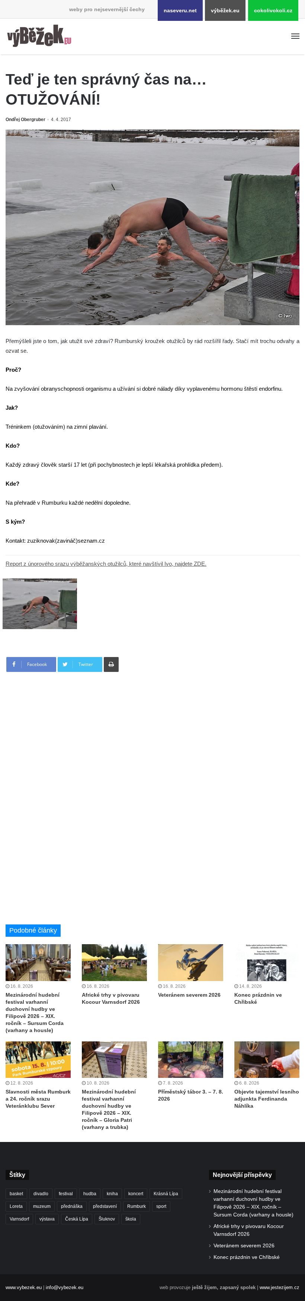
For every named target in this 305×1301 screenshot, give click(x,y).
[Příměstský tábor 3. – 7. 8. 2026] (190, 1059)
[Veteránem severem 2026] (190, 962)
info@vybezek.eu (64, 1287)
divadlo (40, 1193)
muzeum (42, 1206)
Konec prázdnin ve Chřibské (247, 1257)
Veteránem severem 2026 (189, 995)
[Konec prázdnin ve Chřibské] (266, 962)
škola (130, 1219)
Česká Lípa (76, 1219)
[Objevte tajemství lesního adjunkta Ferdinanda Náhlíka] (266, 1059)
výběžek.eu (225, 10)
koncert (135, 1193)
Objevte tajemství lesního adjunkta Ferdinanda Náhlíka (266, 1099)
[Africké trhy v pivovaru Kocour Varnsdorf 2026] (114, 962)
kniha (112, 1193)
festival (66, 1193)
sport (161, 1206)
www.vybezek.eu (24, 1287)
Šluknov (107, 1219)
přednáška (72, 1206)
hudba (89, 1193)
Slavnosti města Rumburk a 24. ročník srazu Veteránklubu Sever (38, 1099)
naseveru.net (180, 10)
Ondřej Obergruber (25, 119)
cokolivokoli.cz (273, 10)
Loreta (16, 1206)
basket (16, 1193)
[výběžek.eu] (41, 36)
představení (105, 1206)
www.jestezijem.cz (279, 1287)
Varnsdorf (19, 1219)
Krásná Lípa (166, 1193)
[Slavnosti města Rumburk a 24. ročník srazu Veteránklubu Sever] (38, 1059)
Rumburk (136, 1206)
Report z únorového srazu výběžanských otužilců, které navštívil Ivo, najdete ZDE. (106, 564)
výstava (47, 1219)
